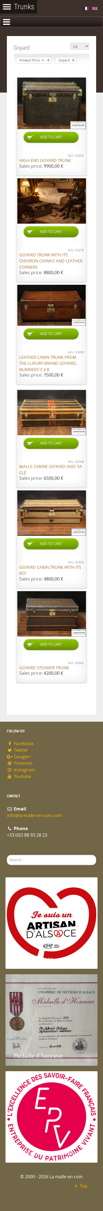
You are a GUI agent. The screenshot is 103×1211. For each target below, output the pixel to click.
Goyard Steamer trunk (44, 667)
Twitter (20, 750)
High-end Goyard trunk (45, 160)
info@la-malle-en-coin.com (34, 815)
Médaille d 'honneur (38, 1055)
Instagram (24, 769)
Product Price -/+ (32, 60)
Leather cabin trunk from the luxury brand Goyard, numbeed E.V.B (48, 363)
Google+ (22, 756)
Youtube (22, 776)
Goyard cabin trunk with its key (50, 570)
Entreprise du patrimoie (44, 1152)
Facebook (23, 743)
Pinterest (23, 763)
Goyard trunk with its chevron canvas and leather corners (50, 261)
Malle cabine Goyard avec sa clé (50, 469)
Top (83, 1186)
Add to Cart (51, 137)
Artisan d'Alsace (33, 958)
